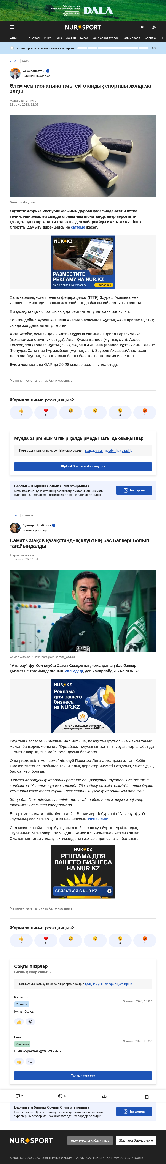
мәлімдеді (73, 671)
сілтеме (78, 227)
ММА (47, 37)
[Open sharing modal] (104, 1096)
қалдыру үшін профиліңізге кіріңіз (108, 450)
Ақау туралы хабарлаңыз (90, 1140)
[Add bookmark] (147, 1097)
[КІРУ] (154, 27)
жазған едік (97, 819)
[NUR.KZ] (83, 27)
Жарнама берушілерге (136, 1140)
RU (143, 27)
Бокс (58, 37)
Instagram (137, 490)
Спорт (15, 37)
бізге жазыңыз (60, 380)
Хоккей (71, 37)
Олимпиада (132, 37)
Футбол (34, 37)
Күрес (84, 37)
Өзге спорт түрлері (106, 37)
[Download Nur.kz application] (83, 10)
